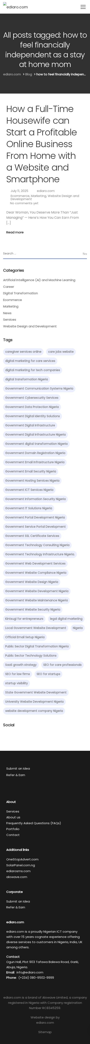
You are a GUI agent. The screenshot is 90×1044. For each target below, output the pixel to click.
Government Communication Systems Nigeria (39, 388)
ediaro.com (46, 191)
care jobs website (61, 352)
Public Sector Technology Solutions (31, 655)
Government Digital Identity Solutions (32, 416)
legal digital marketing (66, 619)
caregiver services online (23, 352)
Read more (15, 232)
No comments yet (24, 203)
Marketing (38, 196)
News (7, 313)
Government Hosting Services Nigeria (32, 480)
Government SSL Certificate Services (32, 536)
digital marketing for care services (30, 361)
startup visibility (16, 683)
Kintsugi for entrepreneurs (24, 619)
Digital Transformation (20, 293)
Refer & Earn (15, 775)
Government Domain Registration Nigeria (35, 453)
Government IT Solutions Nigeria (28, 508)
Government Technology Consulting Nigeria (37, 545)
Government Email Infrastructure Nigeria (34, 462)
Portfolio (12, 829)
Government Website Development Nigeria (36, 591)
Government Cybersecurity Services (31, 398)
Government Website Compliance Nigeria (35, 573)
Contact (13, 835)
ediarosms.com (18, 871)
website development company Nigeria (34, 711)
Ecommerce (20, 196)
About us (13, 817)
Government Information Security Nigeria (35, 499)
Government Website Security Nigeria (32, 609)
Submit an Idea (18, 768)
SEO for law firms (17, 674)
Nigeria (78, 628)
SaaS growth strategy (21, 665)
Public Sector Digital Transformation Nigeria (37, 646)
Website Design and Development (30, 326)
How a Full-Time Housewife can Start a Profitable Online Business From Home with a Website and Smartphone (41, 144)
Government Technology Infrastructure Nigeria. (40, 554)
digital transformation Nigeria (26, 379)
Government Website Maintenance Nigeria (36, 600)
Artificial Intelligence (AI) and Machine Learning (39, 280)
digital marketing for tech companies (32, 370)
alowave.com (16, 877)
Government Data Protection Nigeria (32, 407)
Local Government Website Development (35, 628)
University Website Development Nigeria (34, 701)
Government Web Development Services (35, 563)
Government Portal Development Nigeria (35, 517)
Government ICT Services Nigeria (29, 490)
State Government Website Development (36, 692)
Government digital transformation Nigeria (36, 444)
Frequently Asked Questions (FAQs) (33, 823)
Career (8, 286)
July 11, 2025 (19, 191)
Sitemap (45, 1032)
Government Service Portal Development (35, 527)
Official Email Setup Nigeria (25, 637)
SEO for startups (48, 674)
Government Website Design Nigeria (31, 582)
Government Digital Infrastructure (30, 425)
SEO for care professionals (62, 665)
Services (9, 319)
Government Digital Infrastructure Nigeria (35, 434)
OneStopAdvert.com (22, 859)
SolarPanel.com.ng (20, 865)
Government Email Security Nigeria (30, 471)
